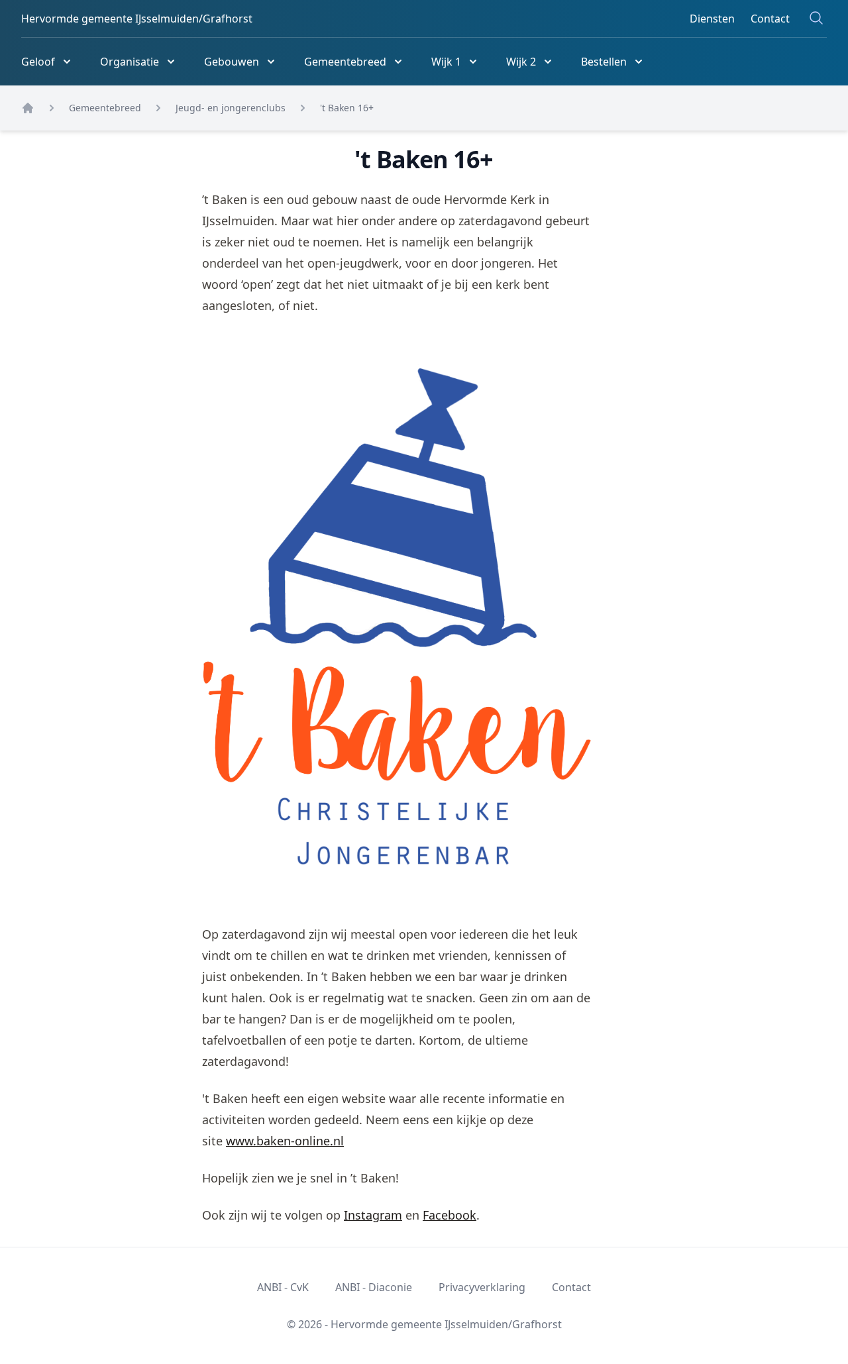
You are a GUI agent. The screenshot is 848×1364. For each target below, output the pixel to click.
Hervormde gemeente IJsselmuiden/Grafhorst (136, 18)
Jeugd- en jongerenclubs (231, 107)
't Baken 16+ (347, 107)
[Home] (27, 108)
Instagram (373, 1215)
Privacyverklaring (482, 1287)
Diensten (712, 18)
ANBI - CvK (283, 1287)
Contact (770, 18)
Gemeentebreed (105, 107)
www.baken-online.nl (285, 1141)
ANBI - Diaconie (373, 1287)
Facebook (449, 1215)
